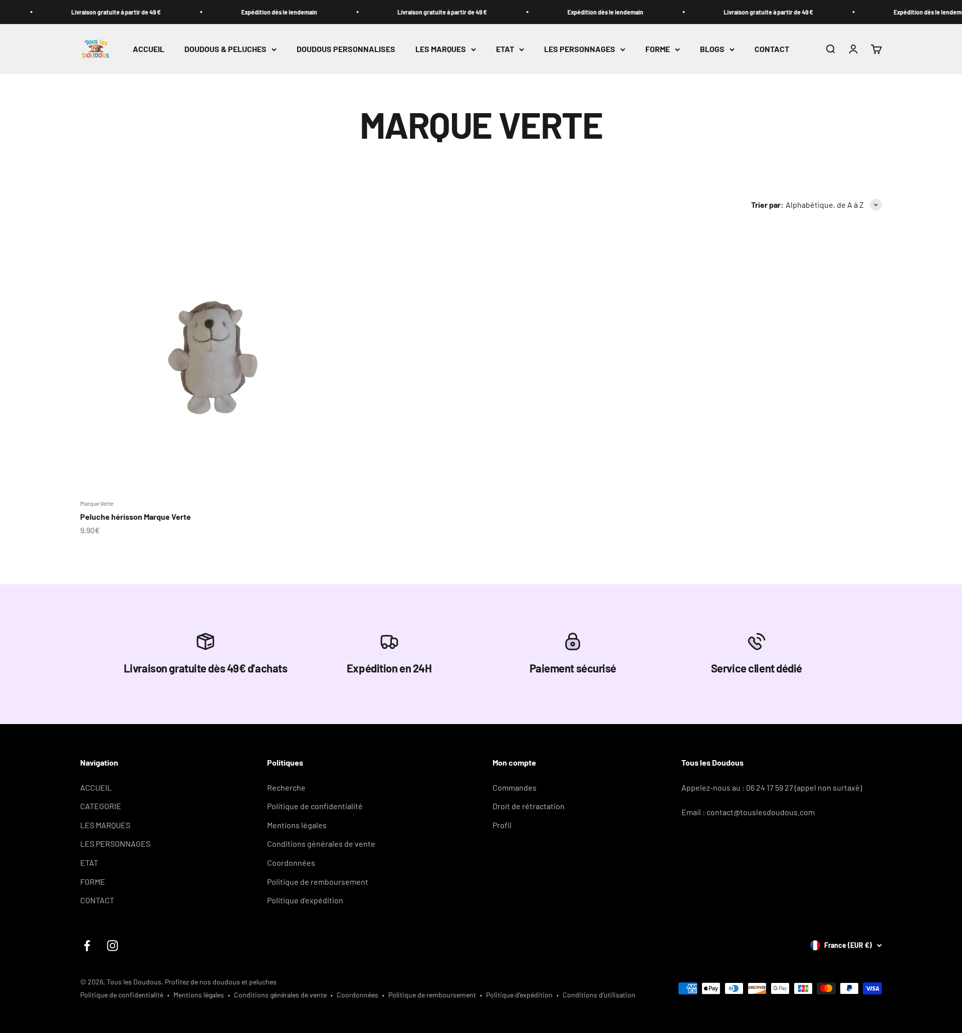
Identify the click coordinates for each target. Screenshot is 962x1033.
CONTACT (772, 49)
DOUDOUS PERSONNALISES (346, 49)
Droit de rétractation (529, 806)
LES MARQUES (440, 49)
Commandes (515, 787)
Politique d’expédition (519, 994)
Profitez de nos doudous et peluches (221, 981)
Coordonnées (291, 862)
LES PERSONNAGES (579, 49)
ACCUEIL (148, 49)
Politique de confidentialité (315, 806)
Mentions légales (297, 825)
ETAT (505, 49)
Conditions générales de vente (321, 843)
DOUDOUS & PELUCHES (225, 49)
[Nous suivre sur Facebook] (87, 945)
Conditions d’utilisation (599, 994)
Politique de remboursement (317, 881)
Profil (502, 825)
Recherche (286, 787)
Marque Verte (96, 503)
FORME (657, 49)
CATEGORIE (100, 806)
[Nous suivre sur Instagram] (112, 945)
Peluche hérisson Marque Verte (135, 516)
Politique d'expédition (305, 900)
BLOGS (712, 49)
